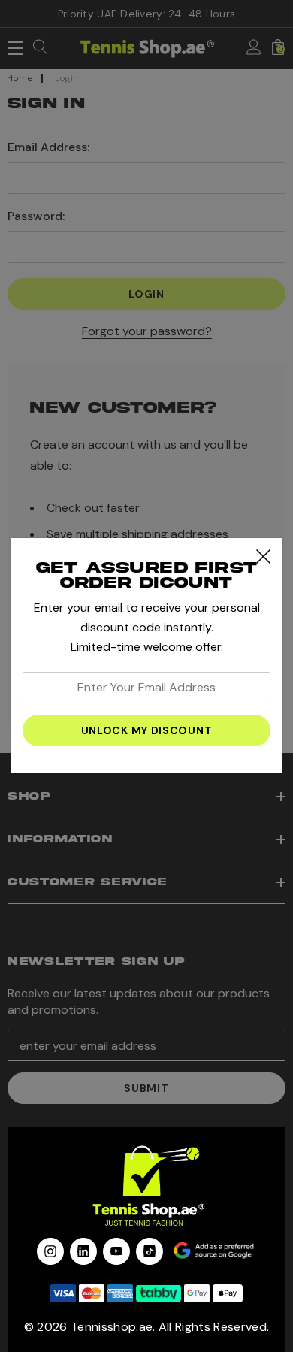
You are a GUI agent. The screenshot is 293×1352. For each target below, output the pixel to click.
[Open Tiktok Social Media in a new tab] (149, 1251)
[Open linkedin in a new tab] (83, 1251)
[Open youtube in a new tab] (116, 1251)
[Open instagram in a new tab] (50, 1251)
